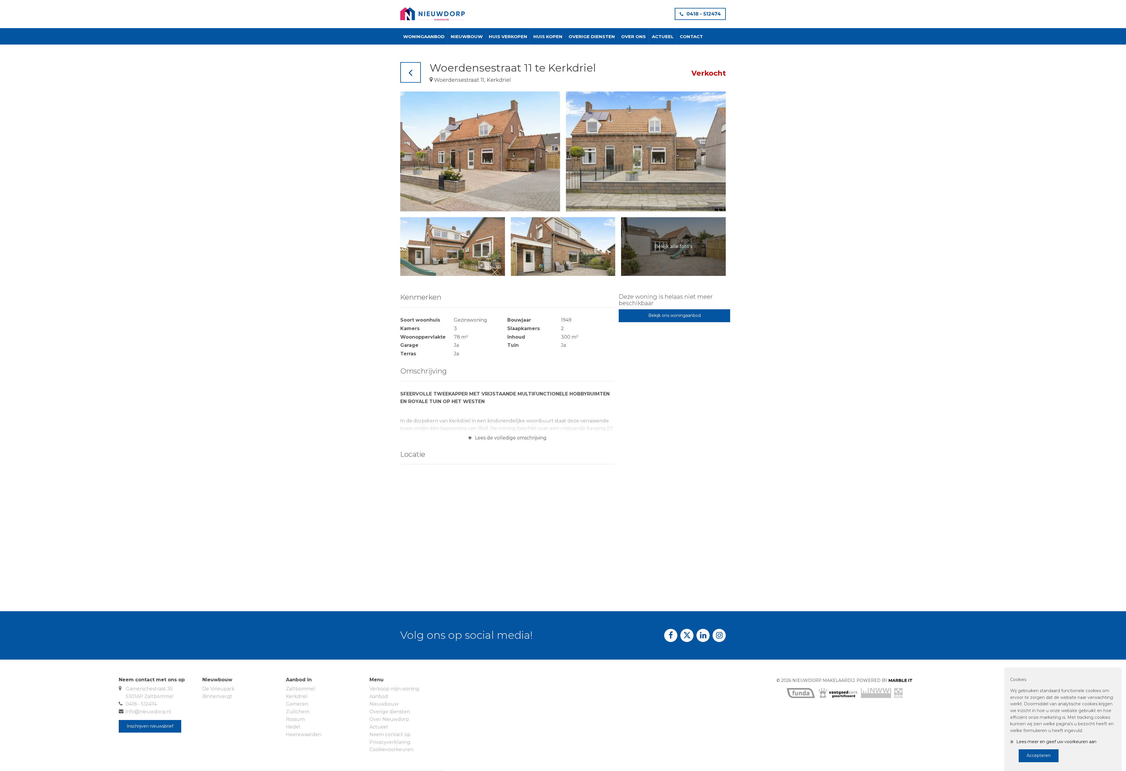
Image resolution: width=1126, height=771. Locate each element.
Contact (691, 36)
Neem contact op (390, 734)
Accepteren (1039, 755)
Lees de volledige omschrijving (507, 438)
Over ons (633, 36)
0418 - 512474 (703, 14)
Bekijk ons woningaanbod (674, 315)
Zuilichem (297, 711)
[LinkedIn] (703, 635)
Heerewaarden (303, 734)
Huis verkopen (508, 36)
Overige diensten (592, 36)
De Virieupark (218, 689)
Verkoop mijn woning (394, 689)
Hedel (293, 727)
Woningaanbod (424, 36)
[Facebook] (670, 635)
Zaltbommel (300, 689)
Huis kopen (547, 36)
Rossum (295, 719)
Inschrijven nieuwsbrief (150, 726)
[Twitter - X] (686, 635)
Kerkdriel (297, 696)
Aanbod (378, 696)
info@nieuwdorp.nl (148, 711)
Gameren (297, 704)
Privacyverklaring (390, 742)
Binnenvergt (217, 696)
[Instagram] (719, 635)
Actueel (663, 36)
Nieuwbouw (467, 36)
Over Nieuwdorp (389, 719)
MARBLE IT (900, 680)
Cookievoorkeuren (391, 749)
